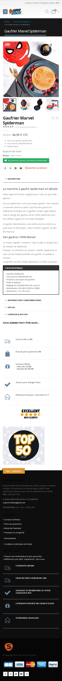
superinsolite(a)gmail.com (14, 502)
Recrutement (10, 538)
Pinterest (15, 168)
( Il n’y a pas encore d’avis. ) (26, 127)
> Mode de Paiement (12, 528)
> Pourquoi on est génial (14, 532)
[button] (5, 11)
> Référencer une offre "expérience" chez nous (24, 559)
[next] (57, 118)
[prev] (53, 118)
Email (21, 168)
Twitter (10, 168)
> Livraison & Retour (11, 519)
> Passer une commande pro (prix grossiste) (22, 556)
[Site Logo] (17, 12)
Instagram (27, 674)
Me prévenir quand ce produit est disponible (27, 160)
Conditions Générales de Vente (18, 544)
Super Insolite (15, 155)
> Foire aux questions (12, 524)
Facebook (5, 168)
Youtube (21, 674)
